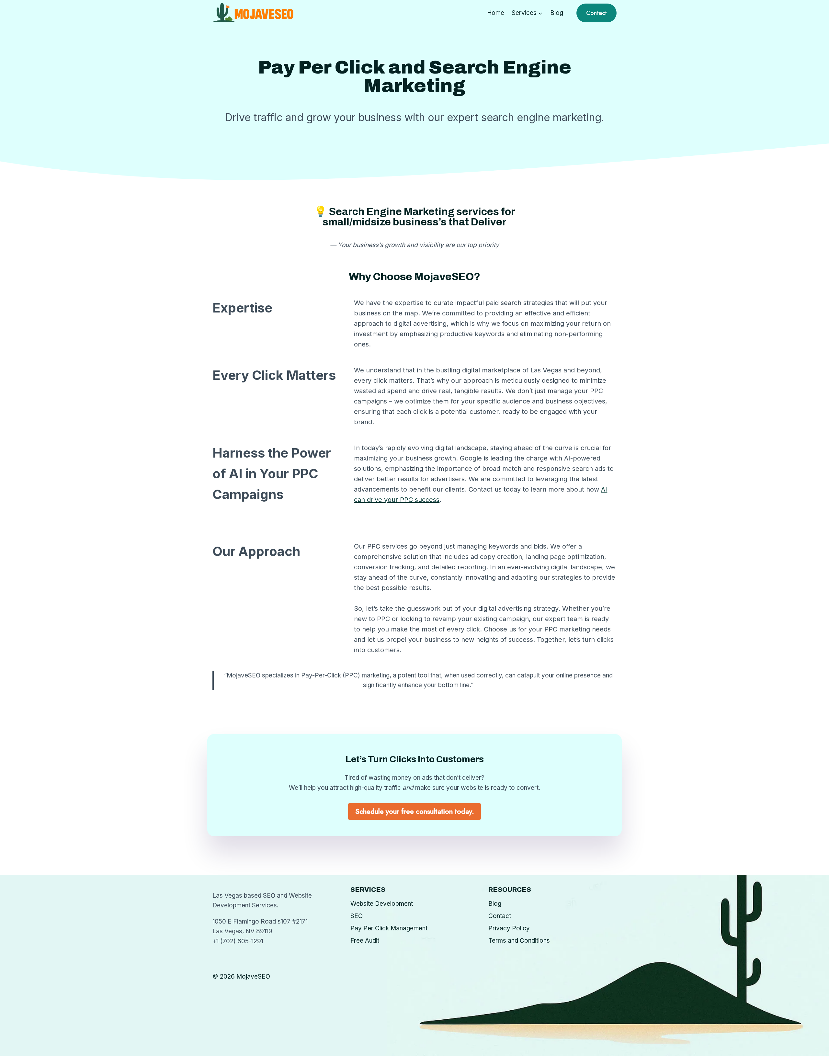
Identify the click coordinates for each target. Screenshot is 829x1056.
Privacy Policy (509, 928)
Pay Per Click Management (388, 928)
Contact (596, 13)
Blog (556, 13)
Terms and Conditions (519, 940)
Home (495, 13)
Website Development (381, 903)
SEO (356, 916)
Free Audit (364, 940)
